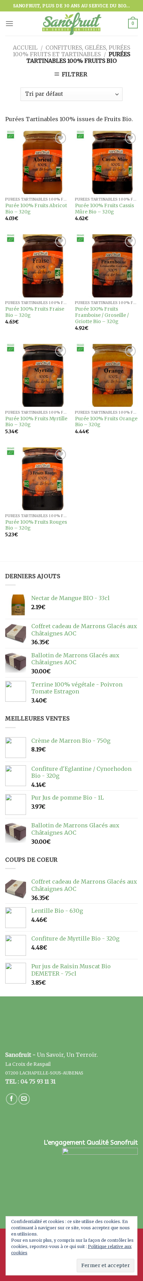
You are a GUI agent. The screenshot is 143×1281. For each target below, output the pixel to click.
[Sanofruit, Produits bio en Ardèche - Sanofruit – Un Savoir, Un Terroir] (71, 23)
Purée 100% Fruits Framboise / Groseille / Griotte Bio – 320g (102, 315)
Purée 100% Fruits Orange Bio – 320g (106, 422)
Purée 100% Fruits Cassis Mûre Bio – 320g (104, 209)
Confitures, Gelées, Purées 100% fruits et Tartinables (72, 51)
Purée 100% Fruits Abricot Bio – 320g (36, 209)
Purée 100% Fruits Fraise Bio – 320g (34, 312)
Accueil (25, 47)
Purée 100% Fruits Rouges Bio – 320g (36, 525)
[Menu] (9, 23)
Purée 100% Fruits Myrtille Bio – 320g (36, 422)
